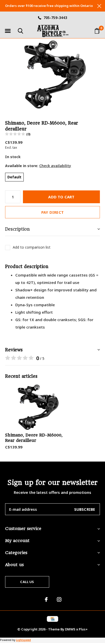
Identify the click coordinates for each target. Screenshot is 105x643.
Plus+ (83, 629)
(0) (28, 134)
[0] (97, 31)
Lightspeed (23, 640)
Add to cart (61, 196)
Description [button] (17, 229)
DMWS (70, 629)
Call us (27, 581)
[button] (7, 31)
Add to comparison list (31, 247)
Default (14, 177)
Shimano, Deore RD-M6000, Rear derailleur (33, 438)
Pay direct (52, 212)
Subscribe (84, 509)
